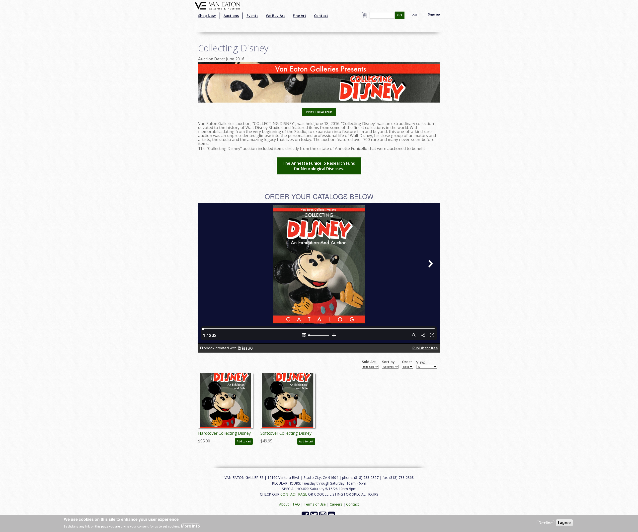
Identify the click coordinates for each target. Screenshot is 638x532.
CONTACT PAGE (293, 494)
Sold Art (369, 362)
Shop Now (207, 15)
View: (420, 362)
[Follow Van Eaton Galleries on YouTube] (332, 514)
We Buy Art (275, 15)
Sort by (388, 362)
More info (190, 526)
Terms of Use (315, 504)
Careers (336, 504)
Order (407, 362)
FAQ (296, 504)
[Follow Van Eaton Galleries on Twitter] (314, 514)
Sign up (434, 14)
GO (399, 15)
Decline (546, 523)
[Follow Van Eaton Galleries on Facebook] (306, 514)
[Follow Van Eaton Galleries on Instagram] (323, 514)
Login (415, 14)
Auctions (231, 15)
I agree (564, 523)
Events (252, 15)
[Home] (217, 5)
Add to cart (244, 441)
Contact (321, 15)
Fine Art (299, 15)
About (284, 504)
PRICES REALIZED (319, 112)
